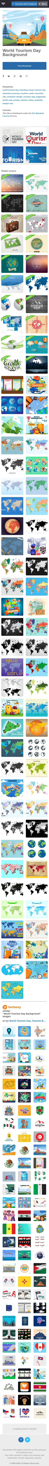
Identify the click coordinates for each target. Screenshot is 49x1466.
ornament (11, 97)
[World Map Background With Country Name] (37, 929)
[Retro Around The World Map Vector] (37, 203)
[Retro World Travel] (37, 244)
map (33, 97)
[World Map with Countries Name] (37, 486)
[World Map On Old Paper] (37, 768)
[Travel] (37, 324)
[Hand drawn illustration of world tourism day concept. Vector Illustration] (24, 1031)
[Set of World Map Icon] (37, 748)
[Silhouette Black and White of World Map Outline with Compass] (12, 687)
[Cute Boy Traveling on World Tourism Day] (37, 546)
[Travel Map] (12, 244)
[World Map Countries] (37, 707)
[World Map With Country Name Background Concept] (12, 808)
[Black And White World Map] (37, 829)
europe (16, 100)
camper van (8, 103)
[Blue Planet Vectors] (12, 405)
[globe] (12, 526)
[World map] (37, 284)
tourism (37, 90)
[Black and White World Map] (37, 526)
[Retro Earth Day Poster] (12, 264)
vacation (24, 93)
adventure (7, 93)
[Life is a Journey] (37, 345)
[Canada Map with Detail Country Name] (12, 425)
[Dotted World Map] (12, 183)
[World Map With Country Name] (12, 849)
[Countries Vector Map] (37, 728)
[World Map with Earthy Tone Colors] (12, 445)
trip (43, 90)
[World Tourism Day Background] (37, 405)
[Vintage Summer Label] (37, 264)
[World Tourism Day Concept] (37, 385)
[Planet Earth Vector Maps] (12, 929)
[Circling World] (12, 345)
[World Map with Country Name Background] (37, 627)
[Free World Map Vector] (12, 869)
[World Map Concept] (12, 506)
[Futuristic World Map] (12, 203)
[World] (12, 284)
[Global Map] (37, 788)
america (24, 100)
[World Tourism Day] (37, 607)
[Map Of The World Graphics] (12, 970)
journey (16, 93)
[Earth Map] (12, 304)
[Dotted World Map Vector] (12, 486)
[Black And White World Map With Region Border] (12, 829)
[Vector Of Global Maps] (12, 909)
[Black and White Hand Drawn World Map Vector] (12, 768)
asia (10, 100)
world (5, 100)
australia (38, 100)
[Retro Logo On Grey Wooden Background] (37, 304)
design (19, 97)
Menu (44, 4)
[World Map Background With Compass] (12, 546)
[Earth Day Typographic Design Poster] (12, 365)
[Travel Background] (37, 223)
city (4, 97)
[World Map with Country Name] (37, 808)
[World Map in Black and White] (12, 465)
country (27, 97)
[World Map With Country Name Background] (37, 445)
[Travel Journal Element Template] (12, 385)
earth (31, 93)
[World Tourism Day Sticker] (37, 465)
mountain (39, 93)
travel (30, 90)
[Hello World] (12, 667)
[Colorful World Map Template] (12, 566)
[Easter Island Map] (12, 728)
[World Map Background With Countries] (37, 506)
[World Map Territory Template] (12, 748)
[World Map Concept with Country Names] (37, 587)
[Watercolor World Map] (37, 183)
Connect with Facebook (26, 4)
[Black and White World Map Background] (37, 566)
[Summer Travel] (12, 223)
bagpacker (40, 97)
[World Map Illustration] (12, 990)
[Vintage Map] (37, 869)
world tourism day (11, 90)
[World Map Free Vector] (37, 667)
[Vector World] (12, 324)
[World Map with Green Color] (37, 687)
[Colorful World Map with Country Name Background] (12, 587)
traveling (23, 90)
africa (31, 100)
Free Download (24, 66)
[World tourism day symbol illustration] (39, 1084)
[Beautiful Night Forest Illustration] (37, 365)
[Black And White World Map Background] (37, 889)
